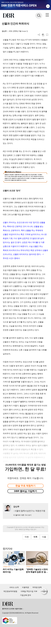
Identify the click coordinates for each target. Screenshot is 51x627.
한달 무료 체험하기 (25, 485)
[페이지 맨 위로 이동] (44, 592)
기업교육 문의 (25, 595)
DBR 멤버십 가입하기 (25, 491)
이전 (27, 537)
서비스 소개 (14, 587)
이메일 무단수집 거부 (29, 591)
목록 (35, 537)
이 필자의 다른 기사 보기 (22, 515)
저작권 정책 (37, 587)
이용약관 (25, 587)
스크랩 (47, 35)
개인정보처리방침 (10, 591)
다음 (44, 537)
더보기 (39, 35)
